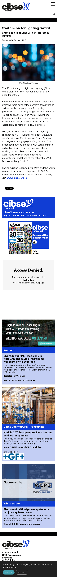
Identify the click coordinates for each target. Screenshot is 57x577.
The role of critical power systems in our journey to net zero (26, 511)
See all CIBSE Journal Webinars (19, 380)
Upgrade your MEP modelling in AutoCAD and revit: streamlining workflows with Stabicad (23, 358)
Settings (21, 572)
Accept (8, 572)
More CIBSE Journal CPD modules (22, 447)
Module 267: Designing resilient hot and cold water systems (28, 434)
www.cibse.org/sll (17, 177)
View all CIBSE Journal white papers (21, 524)
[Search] (52, 14)
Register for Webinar (14, 376)
